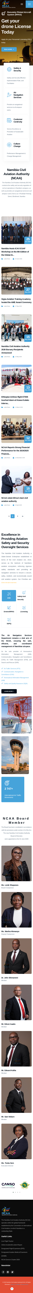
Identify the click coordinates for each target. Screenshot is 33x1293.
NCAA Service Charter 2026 (10, 1259)
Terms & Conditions (15, 1284)
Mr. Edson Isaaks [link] (8, 1024)
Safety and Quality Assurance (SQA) (15, 683)
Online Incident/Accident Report (11, 1245)
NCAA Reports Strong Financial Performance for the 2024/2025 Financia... (15, 450)
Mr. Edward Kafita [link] (8, 1070)
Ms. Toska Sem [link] (7, 1163)
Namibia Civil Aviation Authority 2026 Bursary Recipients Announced (15, 349)
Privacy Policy (24, 1284)
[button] (13, 1192)
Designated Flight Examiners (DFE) (13, 1248)
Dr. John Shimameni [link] (9, 978)
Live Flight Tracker (7, 1241)
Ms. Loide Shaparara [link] (9, 885)
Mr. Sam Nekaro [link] (7, 1117)
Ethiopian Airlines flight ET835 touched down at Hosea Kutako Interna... (15, 400)
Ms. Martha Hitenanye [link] (10, 931)
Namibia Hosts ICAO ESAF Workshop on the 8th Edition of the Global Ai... (15, 251)
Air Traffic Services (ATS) (12, 668)
